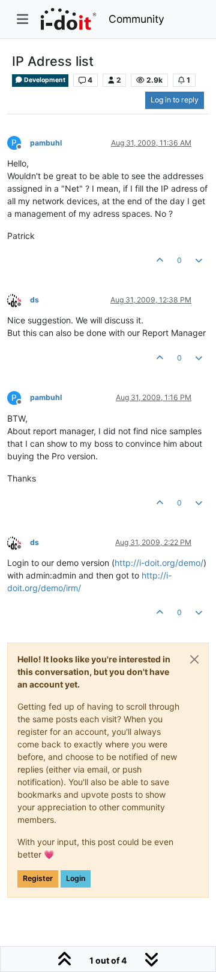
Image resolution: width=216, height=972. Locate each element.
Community (136, 19)
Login (75, 878)
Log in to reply (175, 99)
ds (34, 299)
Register (38, 878)
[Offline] (18, 299)
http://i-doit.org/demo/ (159, 563)
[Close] (194, 659)
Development (44, 80)
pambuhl (46, 142)
